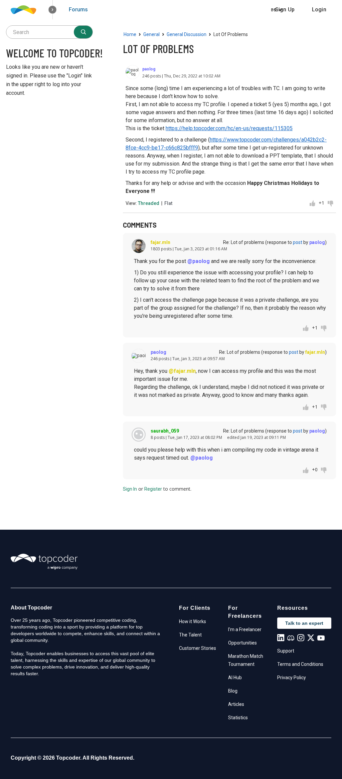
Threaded (148, 203)
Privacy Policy (291, 677)
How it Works (192, 621)
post (297, 242)
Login (319, 9)
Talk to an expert (304, 623)
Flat (168, 203)
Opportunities (242, 642)
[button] (52, 10)
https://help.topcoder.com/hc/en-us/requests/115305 (229, 128)
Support (285, 651)
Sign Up (285, 9)
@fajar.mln (182, 371)
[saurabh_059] (139, 435)
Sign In (130, 489)
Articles (236, 704)
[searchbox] (49, 32)
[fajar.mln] (139, 246)
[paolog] (133, 72)
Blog (232, 691)
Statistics (238, 717)
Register (153, 489)
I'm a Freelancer (245, 629)
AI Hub (235, 677)
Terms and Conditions (300, 664)
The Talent (190, 634)
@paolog (198, 261)
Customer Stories (197, 648)
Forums (78, 9)
